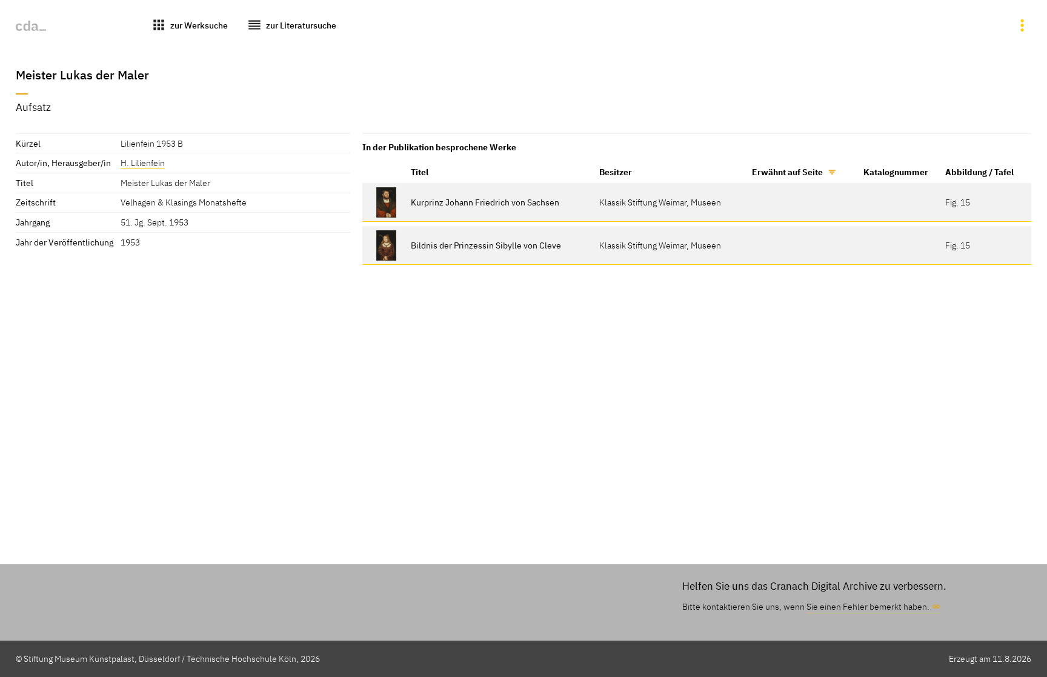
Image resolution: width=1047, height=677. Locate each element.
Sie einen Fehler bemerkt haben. (867, 606)
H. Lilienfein (143, 162)
